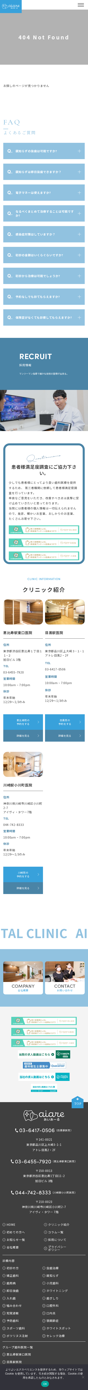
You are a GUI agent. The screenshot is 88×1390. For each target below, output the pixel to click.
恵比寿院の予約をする (23, 722)
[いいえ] (83, 1377)
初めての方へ (16, 1232)
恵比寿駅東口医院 (19, 1354)
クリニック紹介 (59, 1224)
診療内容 (8, 1261)
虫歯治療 (52, 1268)
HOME (11, 1224)
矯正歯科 (13, 1275)
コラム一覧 (55, 1232)
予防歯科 (13, 1320)
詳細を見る (23, 735)
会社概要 (13, 1247)
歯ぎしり (52, 1298)
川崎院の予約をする (23, 874)
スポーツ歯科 (16, 1328)
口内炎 (51, 1313)
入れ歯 (11, 1298)
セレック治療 (55, 1336)
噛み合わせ (14, 1305)
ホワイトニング (57, 1290)
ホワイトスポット (58, 1328)
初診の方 (13, 1268)
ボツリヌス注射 (17, 1336)
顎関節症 (52, 1320)
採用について (57, 1239)
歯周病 (11, 1283)
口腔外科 (52, 1305)
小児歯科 (52, 1283)
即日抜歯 (13, 1290)
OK (45, 1384)
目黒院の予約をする (64, 722)
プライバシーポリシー (57, 1248)
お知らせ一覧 (16, 1239)
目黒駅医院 (14, 1362)
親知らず (52, 1275)
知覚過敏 (13, 1313)
